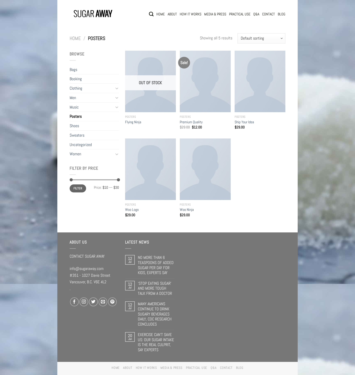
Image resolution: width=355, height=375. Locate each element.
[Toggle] (117, 88)
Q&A (256, 14)
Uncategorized (81, 144)
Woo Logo (132, 209)
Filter (78, 188)
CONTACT (268, 14)
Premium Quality (191, 122)
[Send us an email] (103, 301)
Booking (76, 78)
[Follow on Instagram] (84, 301)
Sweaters (77, 135)
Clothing (76, 88)
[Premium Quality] (205, 81)
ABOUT (172, 14)
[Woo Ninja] (205, 169)
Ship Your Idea (244, 122)
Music (74, 107)
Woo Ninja (187, 209)
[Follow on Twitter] (93, 301)
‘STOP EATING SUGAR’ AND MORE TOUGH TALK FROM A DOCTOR (155, 288)
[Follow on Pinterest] (112, 301)
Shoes (74, 125)
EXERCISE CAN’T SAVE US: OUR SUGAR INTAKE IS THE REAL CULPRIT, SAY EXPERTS (156, 342)
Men (73, 97)
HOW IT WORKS (190, 14)
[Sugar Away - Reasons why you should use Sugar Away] (93, 14)
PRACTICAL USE (239, 14)
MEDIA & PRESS (215, 14)
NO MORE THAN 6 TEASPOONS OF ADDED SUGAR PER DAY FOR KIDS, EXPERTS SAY (156, 265)
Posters (76, 116)
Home (75, 38)
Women (75, 154)
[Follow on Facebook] (74, 301)
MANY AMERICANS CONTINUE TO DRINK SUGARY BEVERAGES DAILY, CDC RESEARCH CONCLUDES (155, 314)
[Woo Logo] (150, 169)
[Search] (151, 14)
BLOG (281, 14)
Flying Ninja (133, 122)
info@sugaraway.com (87, 268)
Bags (73, 69)
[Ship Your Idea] (260, 81)
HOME (160, 14)
